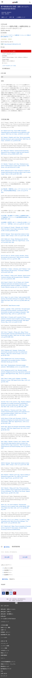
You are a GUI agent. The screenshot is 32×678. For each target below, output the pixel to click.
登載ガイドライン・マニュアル (8, 664)
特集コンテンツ (4, 653)
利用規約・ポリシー (5, 632)
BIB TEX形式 (6, 59)
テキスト (6, 63)
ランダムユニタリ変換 (24, 35)
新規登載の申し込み (5, 634)
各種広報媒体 (4, 655)
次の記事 (25, 557)
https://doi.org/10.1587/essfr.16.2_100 (12, 44)
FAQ (2, 671)
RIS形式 (5, 55)
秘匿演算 (17, 35)
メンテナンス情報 (5, 645)
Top (16, 603)
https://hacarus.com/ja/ (14, 305)
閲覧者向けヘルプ (5, 666)
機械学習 (6, 36)
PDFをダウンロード (8, 51)
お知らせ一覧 (4, 641)
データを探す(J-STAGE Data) (8, 618)
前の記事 (7, 557)
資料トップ (4, 17)
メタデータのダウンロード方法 (9, 65)
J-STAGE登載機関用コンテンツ (8, 661)
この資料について (20, 17)
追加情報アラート (8, 570)
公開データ (3, 630)
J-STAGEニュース (5, 650)
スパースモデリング (10, 35)
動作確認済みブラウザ (6, 668)
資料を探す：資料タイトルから (8, 609)
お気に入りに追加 (8, 568)
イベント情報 (4, 648)
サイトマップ (4, 676)
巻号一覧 (11, 17)
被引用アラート (8, 572)
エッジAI (10, 36)
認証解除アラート (8, 574)
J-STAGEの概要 (4, 625)
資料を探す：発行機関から (7, 614)
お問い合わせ (4, 673)
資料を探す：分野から (6, 611)
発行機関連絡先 (6, 68)
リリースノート (4, 643)
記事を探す (3, 616)
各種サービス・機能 (5, 627)
